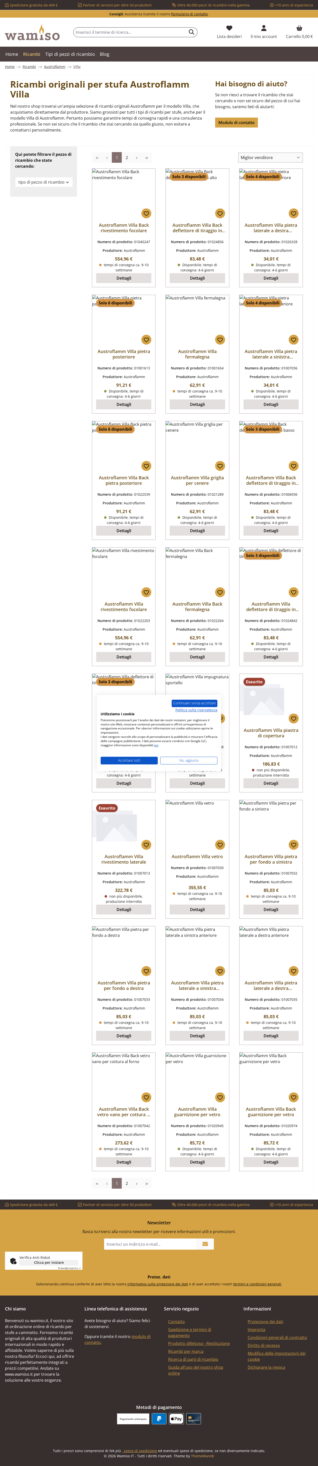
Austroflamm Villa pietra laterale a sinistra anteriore (197, 985)
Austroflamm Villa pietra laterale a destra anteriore (271, 985)
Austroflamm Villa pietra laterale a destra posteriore (271, 227)
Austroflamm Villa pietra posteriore (124, 354)
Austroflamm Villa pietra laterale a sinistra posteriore (271, 354)
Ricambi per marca (185, 1351)
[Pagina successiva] (137, 157)
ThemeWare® (202, 1456)
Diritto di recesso (264, 1345)
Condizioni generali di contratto (277, 1337)
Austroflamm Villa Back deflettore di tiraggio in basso (271, 480)
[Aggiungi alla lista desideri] (146, 213)
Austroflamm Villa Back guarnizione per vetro (271, 1111)
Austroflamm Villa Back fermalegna (197, 606)
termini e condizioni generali (257, 1284)
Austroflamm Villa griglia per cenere (197, 480)
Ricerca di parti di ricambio (193, 1359)
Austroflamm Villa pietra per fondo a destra (124, 985)
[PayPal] (159, 1418)
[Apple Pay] (176, 1418)
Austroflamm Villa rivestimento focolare (124, 606)
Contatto (176, 1321)
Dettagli (124, 278)
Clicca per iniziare (49, 1262)
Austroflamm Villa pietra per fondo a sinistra (271, 859)
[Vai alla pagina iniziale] (32, 32)
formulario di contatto (189, 14)
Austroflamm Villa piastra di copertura (271, 732)
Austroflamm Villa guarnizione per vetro (197, 1111)
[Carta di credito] (193, 1418)
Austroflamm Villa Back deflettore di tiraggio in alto (197, 227)
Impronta (256, 1329)
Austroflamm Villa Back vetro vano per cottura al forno (124, 1111)
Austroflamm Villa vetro (197, 856)
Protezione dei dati (265, 1321)
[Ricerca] (192, 32)
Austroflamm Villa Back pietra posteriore (124, 480)
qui (156, 745)
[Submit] (205, 1244)
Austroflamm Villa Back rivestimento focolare (124, 227)
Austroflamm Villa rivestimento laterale (123, 859)
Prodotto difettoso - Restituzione (199, 1343)
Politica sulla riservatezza (196, 710)
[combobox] (129, 32)
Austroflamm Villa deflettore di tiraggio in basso (271, 606)
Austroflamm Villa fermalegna (197, 354)
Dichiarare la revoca (266, 1367)
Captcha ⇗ (69, 1268)
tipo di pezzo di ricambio (41, 182)
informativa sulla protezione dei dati (157, 1284)
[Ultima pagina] (147, 157)
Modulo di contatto (236, 122)
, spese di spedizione (139, 1450)
